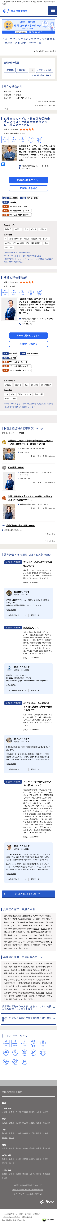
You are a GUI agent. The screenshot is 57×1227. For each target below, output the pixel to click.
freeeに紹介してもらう (28, 180)
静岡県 (4, 1138)
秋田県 (32, 1112)
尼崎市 (26, 945)
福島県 (45, 1112)
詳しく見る (37, 456)
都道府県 (10, 70)
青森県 (11, 1112)
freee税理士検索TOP (34, 1194)
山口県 (32, 1159)
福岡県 (4, 1174)
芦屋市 (43, 929)
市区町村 (22, 70)
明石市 (24, 996)
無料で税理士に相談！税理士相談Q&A (27, 1190)
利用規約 (36, 1214)
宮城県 (25, 1112)
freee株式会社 (8, 1214)
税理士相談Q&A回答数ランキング (28, 1185)
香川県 (45, 1159)
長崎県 (18, 1174)
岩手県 (18, 1112)
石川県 (18, 1133)
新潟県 (4, 1133)
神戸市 (24, 926)
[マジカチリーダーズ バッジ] (6, 1062)
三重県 (4, 1148)
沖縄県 (4, 1178)
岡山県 (18, 1159)
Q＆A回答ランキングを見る (46, 51)
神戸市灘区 (40, 993)
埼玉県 (25, 1123)
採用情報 (28, 1214)
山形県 (38, 1112)
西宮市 (36, 929)
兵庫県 (32, 1148)
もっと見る (51, 541)
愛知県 (11, 1138)
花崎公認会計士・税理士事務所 (20, 525)
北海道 (4, 1112)
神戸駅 (33, 945)
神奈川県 (46, 1123)
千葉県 (32, 1123)
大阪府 (25, 1148)
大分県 (32, 1174)
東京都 (38, 1123)
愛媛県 (4, 1163)
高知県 (11, 1163)
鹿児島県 (46, 1174)
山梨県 (32, 1133)
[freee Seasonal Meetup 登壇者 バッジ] (6, 1053)
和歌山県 (46, 1148)
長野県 (38, 1133)
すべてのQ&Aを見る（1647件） (28, 894)
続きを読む (11, 610)
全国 (4, 1103)
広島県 (25, 1159)
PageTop (28, 1083)
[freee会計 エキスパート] (6, 1043)
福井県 (25, 1133)
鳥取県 (4, 1159)
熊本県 (25, 1174)
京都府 (18, 1148)
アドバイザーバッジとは (46, 105)
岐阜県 (45, 1133)
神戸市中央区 (17, 945)
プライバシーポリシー (11, 1217)
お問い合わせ (27, 1217)
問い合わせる (50, 456)
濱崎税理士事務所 (16, 467)
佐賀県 (11, 1174)
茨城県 (4, 1123)
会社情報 (19, 1214)
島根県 (11, 1159)
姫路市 (33, 932)
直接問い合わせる (28, 188)
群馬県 (18, 1123)
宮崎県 (38, 1174)
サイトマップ (18, 1194)
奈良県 (38, 1148)
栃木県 (11, 1123)
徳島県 (38, 1159)
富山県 (11, 1133)
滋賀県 (11, 1148)
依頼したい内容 (45, 70)
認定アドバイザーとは (46, 101)
